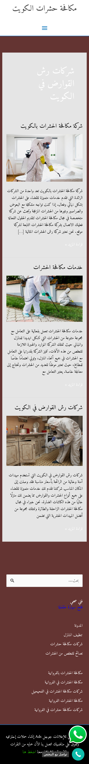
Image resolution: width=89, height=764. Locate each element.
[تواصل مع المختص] (78, 754)
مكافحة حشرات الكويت (44, 9)
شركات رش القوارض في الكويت (49, 408)
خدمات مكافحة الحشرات (58, 267)
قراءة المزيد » (74, 244)
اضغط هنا (29, 752)
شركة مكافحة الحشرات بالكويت (52, 126)
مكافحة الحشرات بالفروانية (65, 673)
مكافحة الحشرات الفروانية (66, 700)
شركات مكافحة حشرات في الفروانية (58, 709)
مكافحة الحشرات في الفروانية (64, 682)
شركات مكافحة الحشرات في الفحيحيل (57, 691)
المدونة (78, 625)
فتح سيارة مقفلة (70, 607)
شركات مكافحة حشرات (66, 644)
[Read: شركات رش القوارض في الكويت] (44, 440)
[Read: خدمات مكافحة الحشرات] (44, 298)
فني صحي (76, 601)
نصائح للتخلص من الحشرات (64, 653)
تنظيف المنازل (73, 635)
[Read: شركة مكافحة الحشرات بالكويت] (44, 157)
